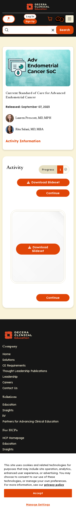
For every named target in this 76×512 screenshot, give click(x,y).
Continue (53, 193)
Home (6, 354)
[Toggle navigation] (69, 19)
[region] (38, 482)
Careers (7, 382)
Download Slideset (45, 182)
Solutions (8, 359)
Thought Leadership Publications (24, 371)
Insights (7, 410)
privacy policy (54, 484)
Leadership (10, 376)
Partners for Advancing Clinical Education (30, 421)
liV (4, 415)
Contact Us (9, 388)
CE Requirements (14, 365)
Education (9, 404)
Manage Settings (38, 504)
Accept (38, 493)
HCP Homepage (13, 438)
